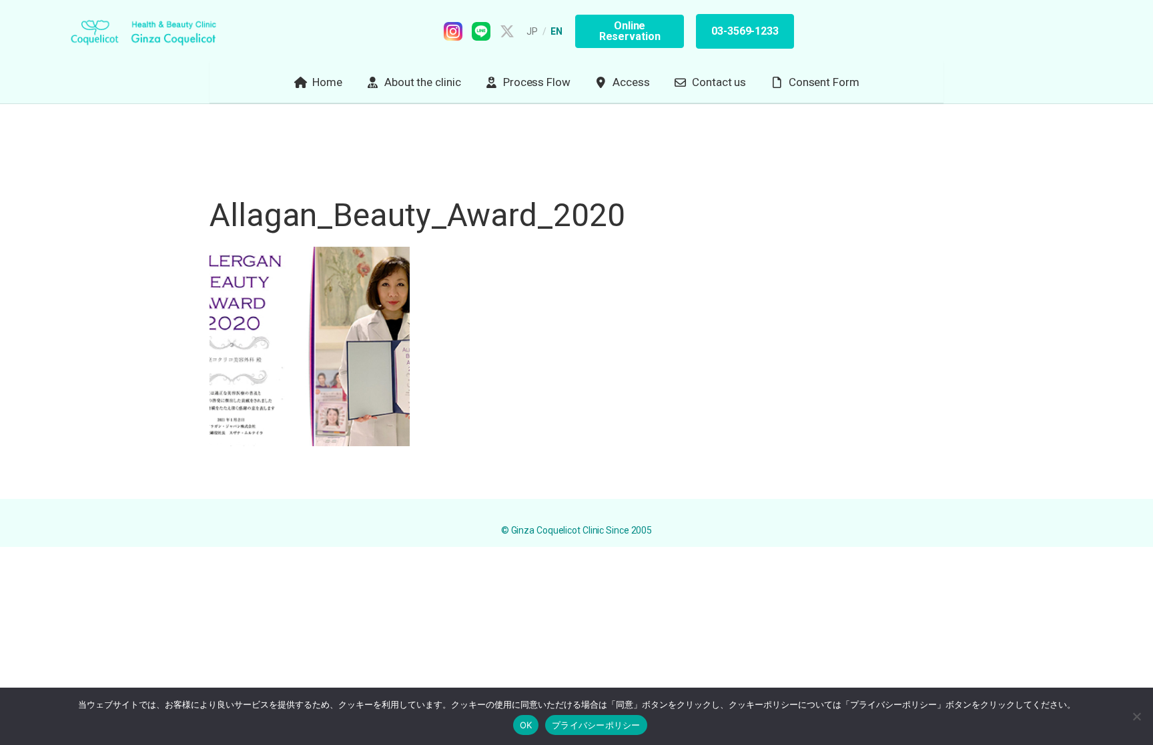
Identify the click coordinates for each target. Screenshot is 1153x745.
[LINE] (481, 31)
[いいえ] (1136, 716)
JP (532, 31)
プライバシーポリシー (596, 725)
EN (556, 31)
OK (526, 725)
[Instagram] (453, 31)
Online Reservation (630, 31)
